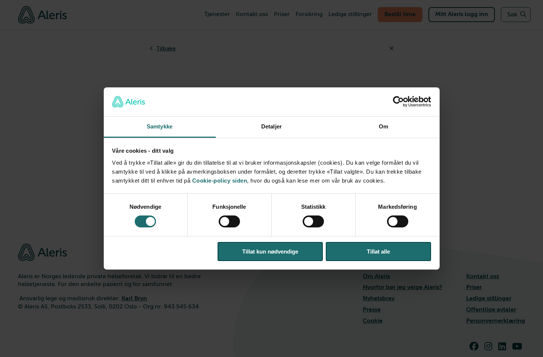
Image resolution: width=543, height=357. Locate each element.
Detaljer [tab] (271, 126)
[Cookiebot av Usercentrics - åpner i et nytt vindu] (398, 101)
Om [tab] (383, 126)
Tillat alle (378, 251)
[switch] (229, 221)
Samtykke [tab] (159, 126)
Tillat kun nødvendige (270, 251)
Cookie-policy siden (219, 180)
